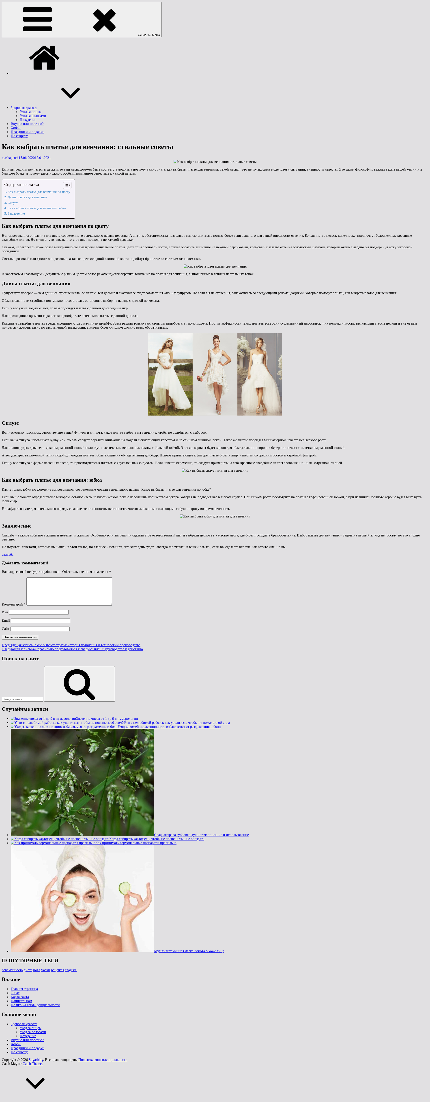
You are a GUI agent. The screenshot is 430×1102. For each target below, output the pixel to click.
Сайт (5, 629)
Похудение (28, 120)
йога (36, 970)
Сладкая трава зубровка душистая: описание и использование (201, 835)
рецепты (57, 970)
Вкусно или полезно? (27, 124)
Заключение (16, 213)
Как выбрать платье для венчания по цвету (39, 192)
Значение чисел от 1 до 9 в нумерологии (107, 718)
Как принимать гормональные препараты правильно (135, 843)
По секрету (19, 136)
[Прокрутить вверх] (35, 1098)
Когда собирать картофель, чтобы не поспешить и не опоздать (156, 839)
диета (28, 970)
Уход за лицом (30, 112)
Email (6, 620)
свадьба (7, 554)
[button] (65, 185)
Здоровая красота (24, 108)
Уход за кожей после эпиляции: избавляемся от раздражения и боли (169, 726)
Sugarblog (36, 1060)
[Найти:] (23, 699)
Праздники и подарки (27, 132)
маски (45, 970)
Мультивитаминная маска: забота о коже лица (189, 951)
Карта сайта (20, 997)
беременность (12, 970)
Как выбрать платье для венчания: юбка (37, 208)
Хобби (16, 128)
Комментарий (14, 604)
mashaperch (10, 158)
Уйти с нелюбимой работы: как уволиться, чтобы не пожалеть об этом (176, 722)
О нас (15, 993)
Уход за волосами (33, 116)
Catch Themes (33, 1064)
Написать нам (21, 1001)
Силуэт (13, 203)
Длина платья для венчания (27, 197)
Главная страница (24, 989)
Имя (5, 612)
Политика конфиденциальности (35, 1005)
